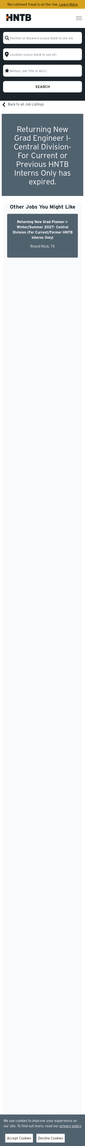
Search (42, 86)
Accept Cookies (19, 1138)
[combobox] (42, 38)
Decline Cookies (50, 1138)
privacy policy (71, 1125)
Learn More (68, 4)
